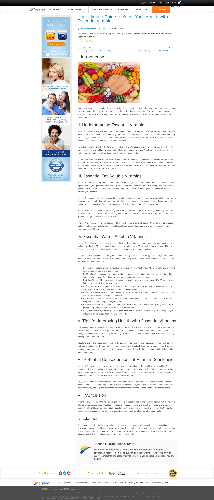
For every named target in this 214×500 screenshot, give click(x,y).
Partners (123, 9)
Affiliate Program (131, 482)
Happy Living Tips (116, 33)
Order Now (161, 9)
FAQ (160, 3)
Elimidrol (55, 9)
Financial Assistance (115, 482)
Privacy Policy (157, 482)
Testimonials (141, 9)
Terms (147, 482)
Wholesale (102, 482)
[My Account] (171, 6)
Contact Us (171, 3)
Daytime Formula (76, 9)
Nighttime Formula (102, 9)
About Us (60, 482)
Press (142, 482)
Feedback (168, 482)
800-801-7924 (58, 54)
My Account (176, 7)
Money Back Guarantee (86, 482)
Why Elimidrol (70, 482)
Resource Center (147, 3)
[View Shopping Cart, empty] (178, 3)
